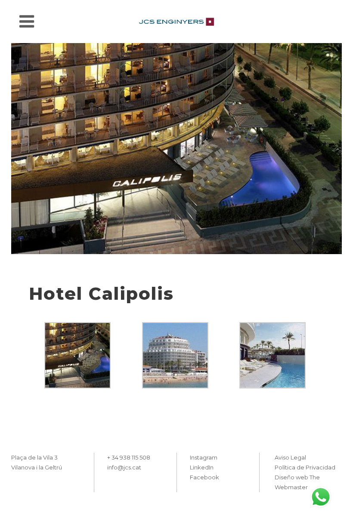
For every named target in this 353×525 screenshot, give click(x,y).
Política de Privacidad (305, 467)
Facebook (204, 477)
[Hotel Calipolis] (176, 148)
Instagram (203, 457)
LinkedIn (202, 467)
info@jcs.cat (124, 467)
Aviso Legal (290, 457)
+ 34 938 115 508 (128, 457)
